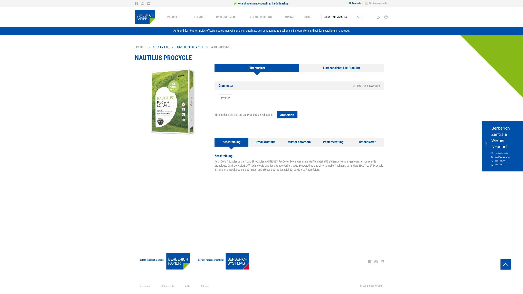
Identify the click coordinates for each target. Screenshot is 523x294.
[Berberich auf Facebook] (138, 3)
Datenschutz (167, 286)
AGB (187, 286)
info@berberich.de (502, 157)
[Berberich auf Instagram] (144, 3)
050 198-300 (500, 161)
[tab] (257, 68)
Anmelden (357, 3)
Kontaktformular (502, 153)
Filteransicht (257, 68)
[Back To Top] (506, 264)
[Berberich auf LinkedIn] (148, 3)
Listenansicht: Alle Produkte (342, 68)
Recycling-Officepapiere (189, 47)
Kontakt (290, 17)
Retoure (204, 286)
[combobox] (342, 17)
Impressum (145, 286)
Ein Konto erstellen (378, 3)
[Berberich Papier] (145, 17)
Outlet (309, 17)
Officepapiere (161, 47)
